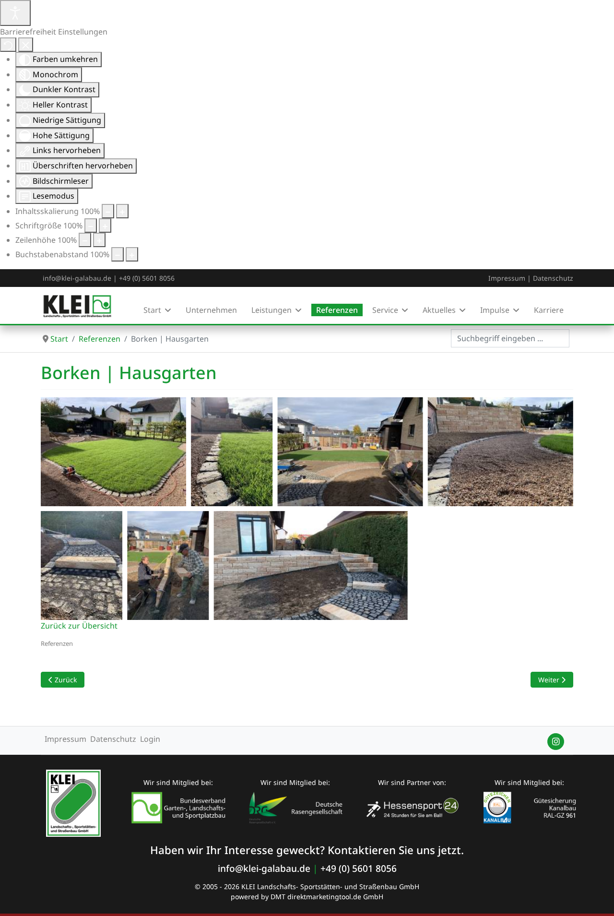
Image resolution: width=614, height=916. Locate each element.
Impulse (494, 310)
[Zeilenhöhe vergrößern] (99, 240)
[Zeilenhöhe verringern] (85, 240)
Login (150, 739)
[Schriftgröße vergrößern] (105, 225)
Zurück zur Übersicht (79, 625)
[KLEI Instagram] (555, 741)
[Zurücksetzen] (8, 44)
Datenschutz (553, 278)
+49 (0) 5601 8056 (147, 278)
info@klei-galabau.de (77, 278)
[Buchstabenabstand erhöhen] (132, 254)
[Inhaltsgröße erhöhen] (122, 211)
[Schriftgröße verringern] (90, 225)
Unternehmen (211, 310)
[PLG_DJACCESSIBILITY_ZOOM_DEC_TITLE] (108, 211)
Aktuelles (439, 310)
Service (385, 310)
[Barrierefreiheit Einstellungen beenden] (25, 44)
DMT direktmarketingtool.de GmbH (327, 896)
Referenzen (337, 310)
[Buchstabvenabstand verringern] (117, 254)
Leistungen (271, 310)
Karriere (549, 310)
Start (152, 310)
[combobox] (510, 338)
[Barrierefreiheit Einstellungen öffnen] (15, 13)
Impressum (506, 278)
